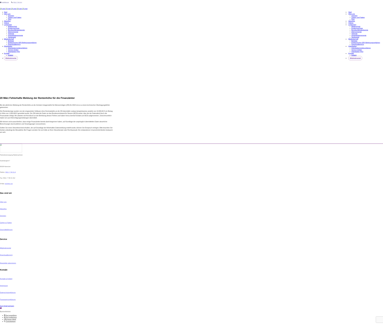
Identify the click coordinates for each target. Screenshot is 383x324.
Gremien (3, 216)
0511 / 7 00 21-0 (10, 172)
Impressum (4, 286)
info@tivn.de (9, 183)
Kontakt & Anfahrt (6, 279)
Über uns (3, 202)
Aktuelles (3, 209)
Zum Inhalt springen (7, 306)
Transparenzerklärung (8, 299)
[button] (1, 308)
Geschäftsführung (6, 230)
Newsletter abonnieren (8, 263)
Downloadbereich (6, 255)
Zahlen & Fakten (6, 223)
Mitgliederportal (5, 248)
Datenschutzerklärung (8, 292)
